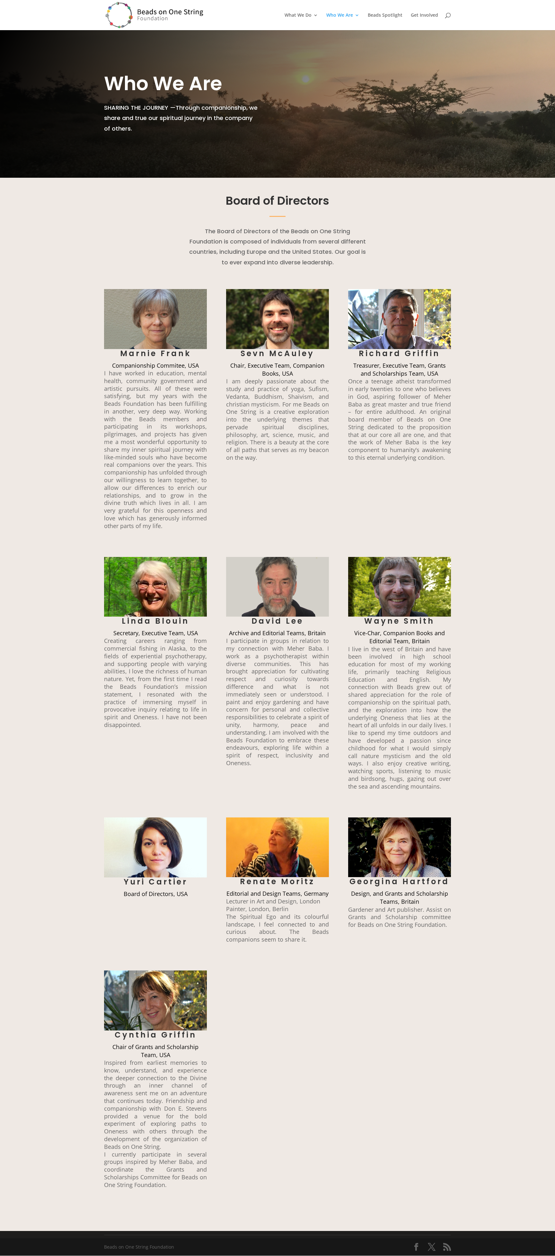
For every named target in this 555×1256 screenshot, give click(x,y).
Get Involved (424, 15)
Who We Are (339, 15)
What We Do (298, 15)
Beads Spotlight (385, 15)
